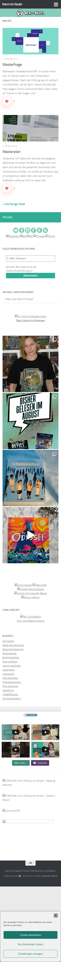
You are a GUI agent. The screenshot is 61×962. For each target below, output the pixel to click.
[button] (55, 915)
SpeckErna (8, 690)
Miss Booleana (10, 678)
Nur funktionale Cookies (30, 944)
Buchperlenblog (11, 657)
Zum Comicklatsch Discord (30, 620)
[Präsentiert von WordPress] (20, 876)
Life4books (8, 674)
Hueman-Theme (49, 876)
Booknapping (9, 653)
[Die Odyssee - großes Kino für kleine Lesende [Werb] (30, 535)
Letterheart (9, 669)
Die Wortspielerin (12, 698)
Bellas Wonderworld (13, 645)
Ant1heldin (8, 641)
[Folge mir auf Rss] (57, 217)
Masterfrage (12, 64)
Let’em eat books (12, 665)
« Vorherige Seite (14, 204)
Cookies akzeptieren (30, 935)
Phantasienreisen (12, 682)
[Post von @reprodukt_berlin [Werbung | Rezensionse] (30, 478)
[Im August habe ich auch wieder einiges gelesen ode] (30, 421)
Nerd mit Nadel (12, 4)
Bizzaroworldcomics (13, 649)
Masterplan (12, 151)
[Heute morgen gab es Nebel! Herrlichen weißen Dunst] (30, 364)
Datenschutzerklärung (17, 270)
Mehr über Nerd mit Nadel (19, 299)
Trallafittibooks (10, 694)
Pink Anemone (10, 686)
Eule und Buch (10, 661)
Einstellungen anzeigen (30, 953)
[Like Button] (7, 101)
